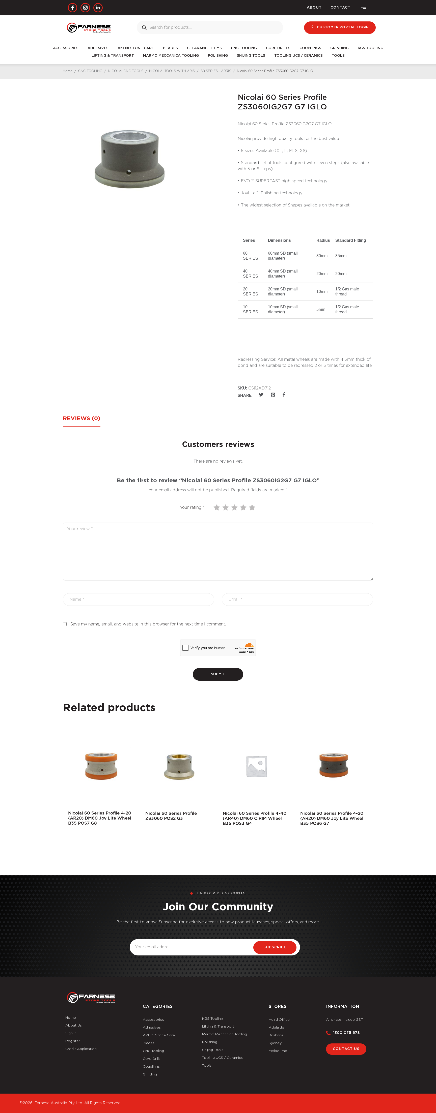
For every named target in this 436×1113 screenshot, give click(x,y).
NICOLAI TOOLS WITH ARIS (172, 71)
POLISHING (218, 55)
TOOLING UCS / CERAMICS (298, 55)
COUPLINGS (310, 48)
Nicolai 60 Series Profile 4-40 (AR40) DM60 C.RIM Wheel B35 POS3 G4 (254, 818)
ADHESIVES (98, 48)
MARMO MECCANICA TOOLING (171, 55)
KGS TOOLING (370, 48)
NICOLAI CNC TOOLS (125, 71)
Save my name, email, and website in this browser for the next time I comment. (148, 624)
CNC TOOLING (244, 48)
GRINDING (339, 48)
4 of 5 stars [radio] (244, 507)
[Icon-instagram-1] (85, 7)
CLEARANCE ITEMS (204, 48)
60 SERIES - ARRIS (216, 71)
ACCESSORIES (65, 48)
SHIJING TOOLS (251, 55)
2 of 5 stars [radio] (226, 507)
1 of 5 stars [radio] (217, 507)
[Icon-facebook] (72, 7)
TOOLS (338, 55)
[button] (364, 8)
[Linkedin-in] (98, 7)
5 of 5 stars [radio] (252, 507)
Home (67, 71)
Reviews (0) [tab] (81, 418)
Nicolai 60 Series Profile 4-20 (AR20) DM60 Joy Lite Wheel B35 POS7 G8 (99, 818)
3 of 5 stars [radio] (235, 507)
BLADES (170, 48)
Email (135, 936)
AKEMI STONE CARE (136, 48)
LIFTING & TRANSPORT (113, 55)
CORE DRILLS (278, 48)
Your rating (192, 507)
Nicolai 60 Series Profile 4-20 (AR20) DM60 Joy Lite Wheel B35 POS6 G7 (331, 818)
